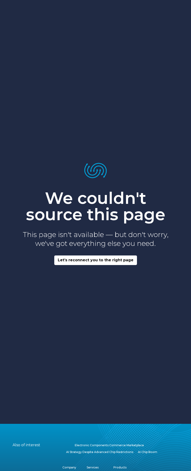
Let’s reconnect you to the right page (95, 260)
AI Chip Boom (147, 452)
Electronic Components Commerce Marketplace (109, 445)
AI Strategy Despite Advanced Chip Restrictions (99, 452)
